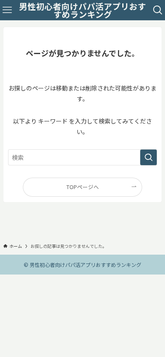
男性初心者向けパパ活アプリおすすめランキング (82, 10)
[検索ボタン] (158, 10)
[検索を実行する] (148, 157)
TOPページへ (82, 187)
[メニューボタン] (7, 10)
